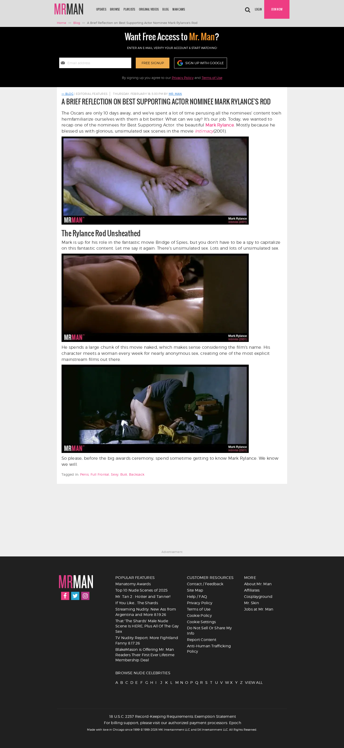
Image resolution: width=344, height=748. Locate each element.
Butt (123, 474)
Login (258, 9)
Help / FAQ (197, 596)
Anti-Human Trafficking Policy (209, 649)
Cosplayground (258, 596)
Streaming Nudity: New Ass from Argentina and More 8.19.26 (145, 612)
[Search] (248, 9)
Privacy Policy (183, 78)
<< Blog (67, 94)
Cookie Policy (199, 615)
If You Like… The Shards (136, 603)
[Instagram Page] (85, 596)
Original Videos (149, 9)
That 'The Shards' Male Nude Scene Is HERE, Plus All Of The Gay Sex (147, 626)
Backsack (136, 474)
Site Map (195, 590)
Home (61, 23)
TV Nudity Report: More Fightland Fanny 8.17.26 (146, 640)
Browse (115, 9)
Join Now (276, 9)
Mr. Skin (251, 603)
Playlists (129, 9)
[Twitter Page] (75, 596)
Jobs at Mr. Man (259, 609)
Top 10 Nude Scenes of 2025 (141, 590)
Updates (101, 9)
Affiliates (252, 590)
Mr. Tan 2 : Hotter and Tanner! (143, 596)
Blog (165, 9)
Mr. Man (175, 94)
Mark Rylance (219, 124)
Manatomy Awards (133, 584)
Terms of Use (212, 78)
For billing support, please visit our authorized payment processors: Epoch (172, 723)
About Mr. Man (258, 584)
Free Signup (153, 63)
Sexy (114, 474)
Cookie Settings (201, 622)
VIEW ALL (247, 682)
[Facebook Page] (65, 596)
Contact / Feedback (205, 584)
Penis (84, 474)
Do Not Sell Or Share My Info (209, 631)
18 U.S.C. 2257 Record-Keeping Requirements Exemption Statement (172, 716)
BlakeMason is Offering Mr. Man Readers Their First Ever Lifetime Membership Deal (144, 655)
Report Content (201, 639)
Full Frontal (100, 474)
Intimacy (204, 131)
